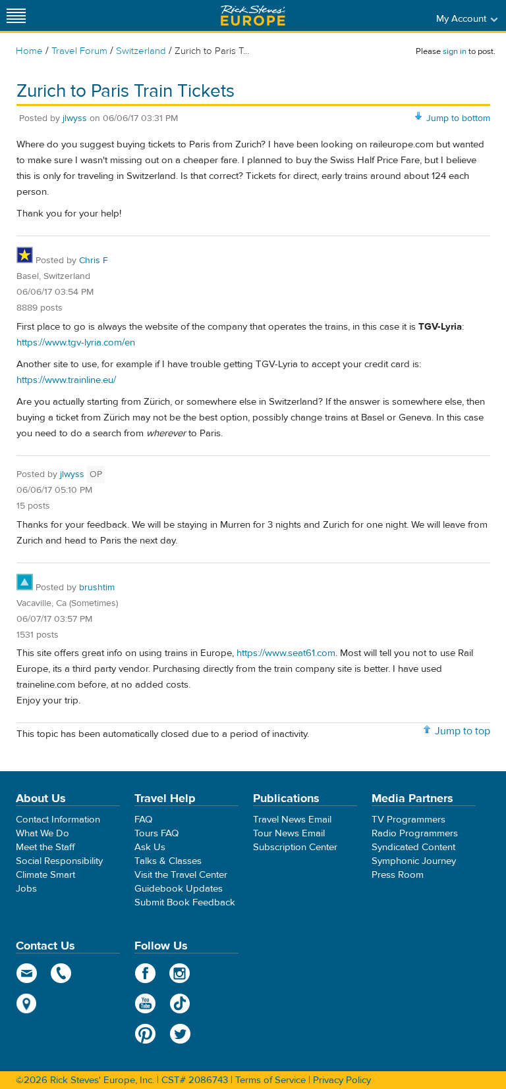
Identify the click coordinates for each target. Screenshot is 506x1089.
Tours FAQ (156, 833)
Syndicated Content (413, 847)
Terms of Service (270, 1080)
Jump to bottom (458, 118)
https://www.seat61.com (286, 653)
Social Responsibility (59, 861)
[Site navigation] (16, 15)
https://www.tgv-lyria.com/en (75, 342)
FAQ (143, 819)
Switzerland (141, 51)
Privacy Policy (342, 1080)
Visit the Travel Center (180, 875)
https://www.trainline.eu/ (66, 380)
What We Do (42, 833)
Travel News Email (292, 819)
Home (29, 51)
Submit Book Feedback (184, 902)
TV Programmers (408, 819)
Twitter (180, 1033)
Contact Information (58, 819)
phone (61, 973)
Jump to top (462, 731)
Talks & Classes (168, 861)
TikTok (180, 1003)
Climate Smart (45, 875)
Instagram (180, 973)
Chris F (93, 260)
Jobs (26, 888)
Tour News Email (289, 833)
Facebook (145, 973)
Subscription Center (295, 847)
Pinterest (145, 1033)
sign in (454, 51)
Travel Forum (79, 51)
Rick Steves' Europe (253, 15)
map (27, 1003)
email (27, 973)
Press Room (398, 875)
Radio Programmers (415, 833)
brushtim (97, 588)
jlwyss (75, 118)
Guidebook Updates (178, 888)
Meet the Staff (45, 847)
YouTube (145, 1003)
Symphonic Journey (414, 861)
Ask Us (149, 847)
